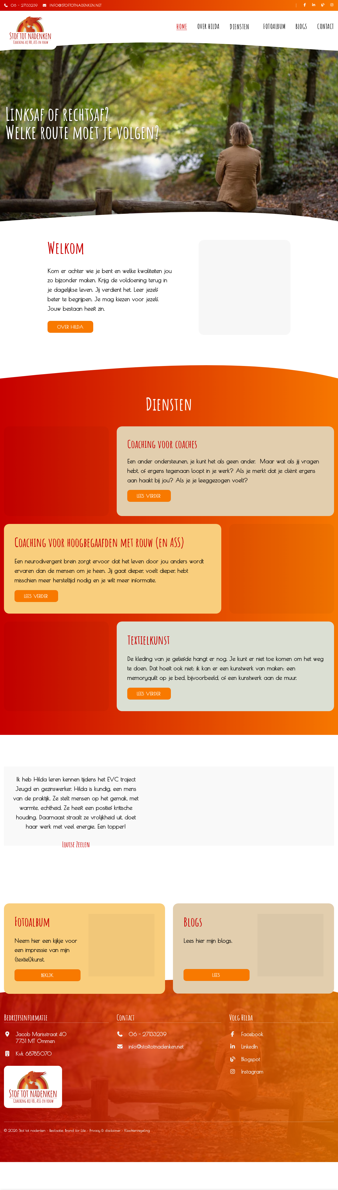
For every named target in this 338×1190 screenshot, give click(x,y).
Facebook (252, 1034)
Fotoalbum (274, 26)
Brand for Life (75, 1130)
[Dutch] (277, 5)
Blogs (301, 26)
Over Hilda (208, 26)
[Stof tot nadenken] (30, 30)
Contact (325, 26)
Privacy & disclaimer (105, 1130)
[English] (286, 5)
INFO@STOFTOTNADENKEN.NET (74, 5)
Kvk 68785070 (34, 1054)
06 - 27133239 (23, 5)
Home (181, 26)
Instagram (252, 1071)
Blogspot (250, 1059)
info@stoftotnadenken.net (156, 1046)
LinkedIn (249, 1046)
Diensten (239, 26)
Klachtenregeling (137, 1130)
